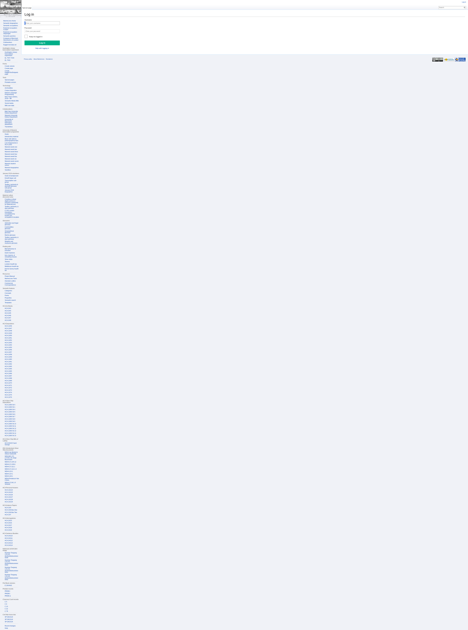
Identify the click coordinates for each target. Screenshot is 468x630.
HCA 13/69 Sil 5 (10, 412)
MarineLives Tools (11, 278)
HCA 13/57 (8, 352)
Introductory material (11, 136)
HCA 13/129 (9, 502)
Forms (7, 295)
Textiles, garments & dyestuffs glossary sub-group (11, 186)
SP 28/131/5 (9, 622)
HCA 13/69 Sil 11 (10, 426)
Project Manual (10, 276)
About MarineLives (39, 59)
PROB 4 (7, 591)
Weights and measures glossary (11, 242)
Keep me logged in (35, 37)
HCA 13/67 (8, 376)
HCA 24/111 (9, 538)
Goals (7, 134)
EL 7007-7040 (9, 58)
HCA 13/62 (8, 364)
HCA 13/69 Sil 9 (10, 421)
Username (28, 20)
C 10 (6, 606)
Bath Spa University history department (11, 112)
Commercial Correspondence (10, 284)
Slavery (7, 261)
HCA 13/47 (8, 328)
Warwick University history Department (11, 116)
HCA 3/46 (8, 315)
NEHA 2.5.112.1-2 (11, 469)
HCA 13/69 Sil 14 (10, 433)
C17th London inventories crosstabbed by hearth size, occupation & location (12, 214)
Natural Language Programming (11, 93)
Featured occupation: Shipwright (10, 33)
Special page (26, 8)
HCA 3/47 (8, 318)
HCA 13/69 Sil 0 (10, 405)
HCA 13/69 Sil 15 (10, 435)
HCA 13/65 (8, 371)
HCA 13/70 (8, 383)
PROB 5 (7, 593)
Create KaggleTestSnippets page (11, 72)
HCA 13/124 (9, 490)
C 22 (6, 609)
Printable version (10, 82)
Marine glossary (10, 235)
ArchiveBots (9, 88)
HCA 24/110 (9, 536)
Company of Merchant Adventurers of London (10, 39)
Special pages (9, 80)
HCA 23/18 (8, 527)
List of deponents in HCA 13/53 (11, 143)
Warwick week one (11, 147)
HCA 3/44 (8, 311)
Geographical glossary (9, 232)
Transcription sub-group (11, 181)
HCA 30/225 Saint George (11, 444)
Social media (9, 103)
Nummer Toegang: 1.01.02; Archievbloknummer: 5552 (11, 577)
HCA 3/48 (8, 320)
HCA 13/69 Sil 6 (10, 414)
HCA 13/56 (8, 350)
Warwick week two (11, 149)
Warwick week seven (12, 161)
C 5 (6, 602)
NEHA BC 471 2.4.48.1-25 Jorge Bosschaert (10, 457)
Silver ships (8, 259)
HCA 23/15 (8, 520)
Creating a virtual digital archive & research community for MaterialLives (11, 201)
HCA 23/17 (8, 525)
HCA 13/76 (8, 397)
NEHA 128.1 (9, 476)
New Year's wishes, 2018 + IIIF (11, 97)
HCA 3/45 (8, 313)
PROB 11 (8, 596)
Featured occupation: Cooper (10, 29)
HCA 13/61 (8, 362)
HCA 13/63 (8, 366)
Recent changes (10, 626)
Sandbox (8, 170)
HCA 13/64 (8, 369)
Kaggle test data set (9, 45)
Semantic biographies (10, 23)
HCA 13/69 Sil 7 (10, 416)
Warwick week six (10, 159)
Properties (8, 298)
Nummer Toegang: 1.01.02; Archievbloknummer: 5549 (11, 555)
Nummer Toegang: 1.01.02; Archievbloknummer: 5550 (11, 562)
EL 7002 (7, 60)
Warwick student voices (10, 164)
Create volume (10, 66)
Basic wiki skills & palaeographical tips (11, 139)
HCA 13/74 (8, 392)
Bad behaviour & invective (10, 249)
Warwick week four (11, 154)
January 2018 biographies (9, 191)
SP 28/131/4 (9, 619)
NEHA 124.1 (9, 474)
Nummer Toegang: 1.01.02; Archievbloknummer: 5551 (11, 570)
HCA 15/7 (8, 515)
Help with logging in (42, 48)
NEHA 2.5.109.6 (10, 464)
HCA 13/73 (8, 390)
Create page (9, 68)
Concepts (8, 293)
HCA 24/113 (9, 543)
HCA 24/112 (9, 540)
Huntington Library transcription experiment (11, 53)
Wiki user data (9, 105)
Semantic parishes (9, 36)
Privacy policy (28, 59)
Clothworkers (7, 42)
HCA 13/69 (8, 381)
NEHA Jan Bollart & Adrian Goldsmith (11, 453)
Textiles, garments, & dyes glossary (11, 207)
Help (6, 628)
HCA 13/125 (9, 492)
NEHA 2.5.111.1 (10, 466)
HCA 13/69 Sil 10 (10, 424)
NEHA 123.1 (9, 471)
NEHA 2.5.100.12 (10, 462)
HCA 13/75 (8, 395)
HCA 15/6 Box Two (11, 512)
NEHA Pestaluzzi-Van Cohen (12, 479)
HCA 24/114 (9, 545)
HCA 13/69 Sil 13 (10, 431)
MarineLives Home (9, 21)
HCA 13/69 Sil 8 (10, 419)
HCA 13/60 (8, 359)
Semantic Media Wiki (12, 101)
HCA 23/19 (8, 530)
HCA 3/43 (8, 308)
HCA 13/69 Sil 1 (10, 407)
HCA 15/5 (8, 508)
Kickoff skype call (10, 178)
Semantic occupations (10, 25)
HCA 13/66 (8, 373)
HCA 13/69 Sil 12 (10, 428)
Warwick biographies (12, 167)
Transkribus (9, 127)
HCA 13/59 (8, 357)
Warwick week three (11, 152)
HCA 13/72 (8, 388)
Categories (8, 291)
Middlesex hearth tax (12, 266)
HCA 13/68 (8, 378)
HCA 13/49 (8, 333)
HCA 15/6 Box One (11, 510)
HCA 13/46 (8, 326)
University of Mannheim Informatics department (9, 122)
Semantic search (10, 300)
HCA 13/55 (8, 347)
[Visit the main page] (10, 8)
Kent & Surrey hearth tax (12, 269)
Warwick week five (11, 156)
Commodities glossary (9, 228)
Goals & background (11, 176)
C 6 (6, 604)
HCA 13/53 (8, 343)
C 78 (6, 611)
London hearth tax (11, 264)
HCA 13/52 (8, 340)
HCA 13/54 (8, 345)
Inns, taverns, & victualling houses (11, 256)
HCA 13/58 (8, 354)
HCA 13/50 (8, 335)
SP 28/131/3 (9, 617)
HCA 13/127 (9, 497)
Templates (8, 302)
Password (27, 28)
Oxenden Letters (10, 281)
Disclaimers (49, 59)
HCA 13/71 (8, 385)
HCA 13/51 (8, 338)
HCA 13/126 (9, 495)
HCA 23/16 (8, 523)
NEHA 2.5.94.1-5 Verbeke (10, 483)
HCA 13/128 (9, 499)
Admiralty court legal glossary (11, 224)
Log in (464, 2)
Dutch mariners (10, 253)
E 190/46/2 (8, 585)
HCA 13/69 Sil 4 (10, 409)
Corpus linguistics (11, 90)
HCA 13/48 (8, 331)
